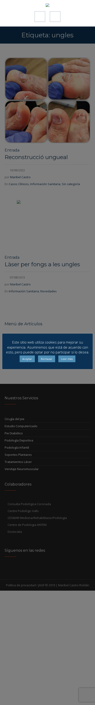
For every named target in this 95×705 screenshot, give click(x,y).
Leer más (67, 359)
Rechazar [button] (46, 359)
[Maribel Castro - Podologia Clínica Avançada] (47, 5)
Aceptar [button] (27, 359)
